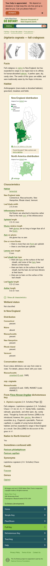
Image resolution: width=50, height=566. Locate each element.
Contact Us (37, 552)
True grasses (28, 32)
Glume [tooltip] (7, 226)
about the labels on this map (22, 146)
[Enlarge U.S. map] (24, 170)
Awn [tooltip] (6, 235)
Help (7, 545)
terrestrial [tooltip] (13, 191)
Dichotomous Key (12, 533)
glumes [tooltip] (16, 228)
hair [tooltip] (16, 257)
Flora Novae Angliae (20, 395)
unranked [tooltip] (13, 375)
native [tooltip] (20, 68)
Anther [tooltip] (7, 288)
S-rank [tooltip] (20, 375)
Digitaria (7, 480)
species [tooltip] (27, 417)
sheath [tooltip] (11, 257)
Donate (12, 13)
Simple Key (10, 515)
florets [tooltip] (15, 231)
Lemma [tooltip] (7, 251)
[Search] (44, 26)
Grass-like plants (16, 32)
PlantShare (9, 521)
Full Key (6, 32)
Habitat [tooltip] (7, 189)
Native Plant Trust (10, 494)
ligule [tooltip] (10, 282)
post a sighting (17, 152)
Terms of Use (26, 552)
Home (7, 509)
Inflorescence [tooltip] (9, 211)
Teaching (9, 539)
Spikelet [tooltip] (7, 220)
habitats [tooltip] (23, 74)
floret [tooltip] (32, 244)
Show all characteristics (17, 297)
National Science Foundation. (20, 561)
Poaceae (7, 471)
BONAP (21, 101)
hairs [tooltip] (21, 260)
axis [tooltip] (24, 216)
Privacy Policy (15, 552)
